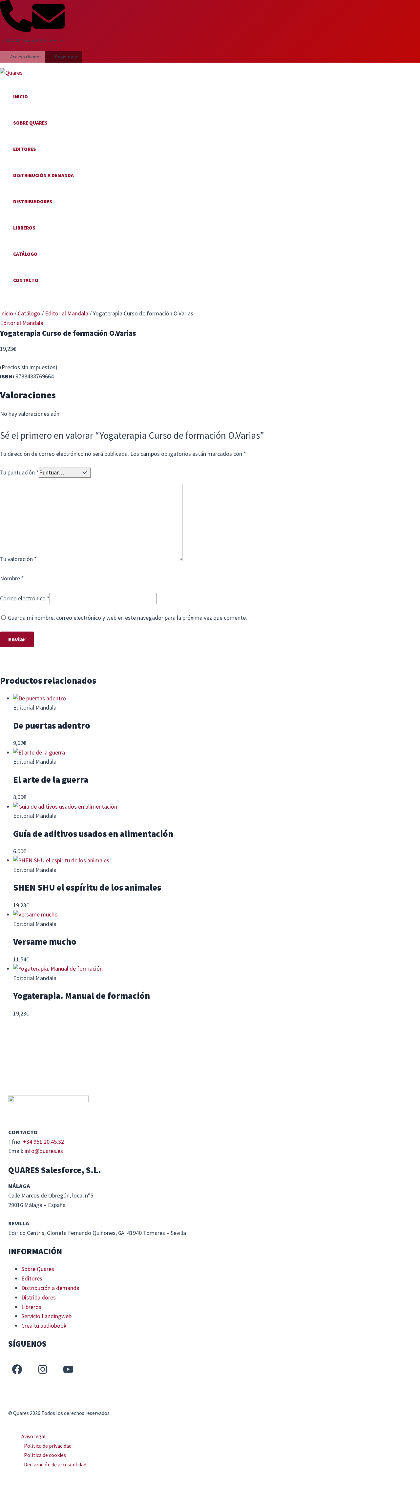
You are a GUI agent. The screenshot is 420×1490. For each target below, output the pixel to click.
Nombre (12, 578)
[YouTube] (68, 1369)
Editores (24, 149)
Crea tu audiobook (44, 1325)
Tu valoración (18, 559)
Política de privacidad (48, 1445)
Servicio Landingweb (46, 1316)
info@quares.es (44, 1151)
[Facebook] (17, 1369)
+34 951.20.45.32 (43, 1141)
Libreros (24, 228)
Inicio (20, 96)
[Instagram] (43, 1369)
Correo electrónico (25, 598)
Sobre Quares (30, 123)
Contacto (25, 280)
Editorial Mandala (66, 313)
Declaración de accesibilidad (55, 1464)
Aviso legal (33, 1436)
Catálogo (25, 254)
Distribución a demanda (43, 175)
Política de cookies (45, 1455)
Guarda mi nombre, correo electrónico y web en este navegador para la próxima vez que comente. (127, 617)
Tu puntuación (19, 472)
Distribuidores (32, 201)
